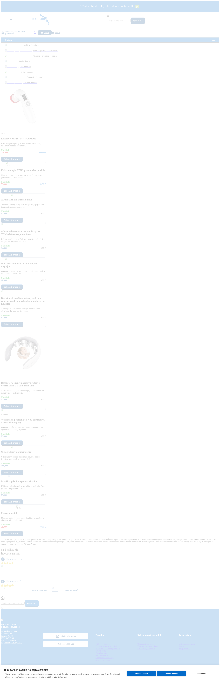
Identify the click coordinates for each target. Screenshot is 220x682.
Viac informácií (60, 677)
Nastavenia (201, 673)
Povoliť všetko (141, 673)
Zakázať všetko (171, 673)
